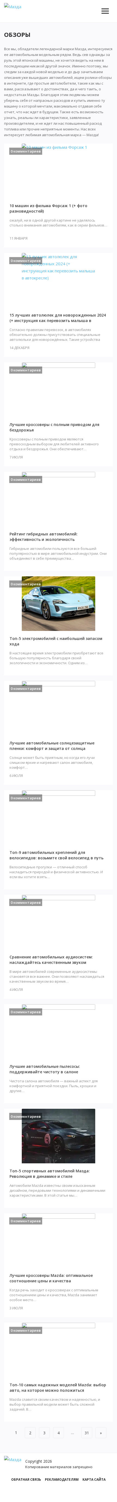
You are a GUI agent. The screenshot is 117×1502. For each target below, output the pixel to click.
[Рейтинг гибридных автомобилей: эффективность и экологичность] (58, 499)
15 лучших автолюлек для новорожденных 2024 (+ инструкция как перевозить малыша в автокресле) (58, 320)
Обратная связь (26, 1479)
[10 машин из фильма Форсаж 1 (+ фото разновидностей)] (58, 171)
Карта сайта (94, 1479)
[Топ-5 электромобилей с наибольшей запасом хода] (58, 603)
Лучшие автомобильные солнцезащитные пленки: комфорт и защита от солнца (52, 745)
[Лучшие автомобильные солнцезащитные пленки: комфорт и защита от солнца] (58, 708)
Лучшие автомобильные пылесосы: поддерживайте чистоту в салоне (45, 1069)
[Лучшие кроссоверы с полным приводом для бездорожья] (58, 389)
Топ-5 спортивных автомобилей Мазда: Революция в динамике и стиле (50, 1173)
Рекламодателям (62, 1479)
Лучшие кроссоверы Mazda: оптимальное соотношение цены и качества (51, 1278)
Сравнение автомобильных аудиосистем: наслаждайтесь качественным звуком (51, 959)
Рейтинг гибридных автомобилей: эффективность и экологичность (44, 536)
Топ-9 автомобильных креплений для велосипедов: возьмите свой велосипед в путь (56, 855)
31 (87, 1432)
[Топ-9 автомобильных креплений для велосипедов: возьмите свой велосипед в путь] (58, 817)
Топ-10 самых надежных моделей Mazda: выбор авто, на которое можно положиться (58, 1387)
